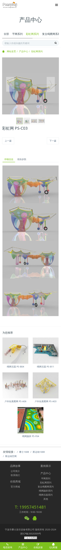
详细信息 (8, 159)
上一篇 (8, 140)
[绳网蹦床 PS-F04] (30, 420)
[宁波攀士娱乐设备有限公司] (10, 5)
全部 (6, 34)
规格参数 (21, 159)
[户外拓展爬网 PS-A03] (46, 385)
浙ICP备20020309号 (30, 533)
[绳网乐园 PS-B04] (15, 351)
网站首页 (11, 51)
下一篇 (52, 140)
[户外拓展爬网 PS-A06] (15, 385)
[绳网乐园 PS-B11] (46, 351)
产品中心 (23, 51)
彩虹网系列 (32, 34)
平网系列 (17, 34)
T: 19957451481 (30, 507)
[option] (30, 85)
